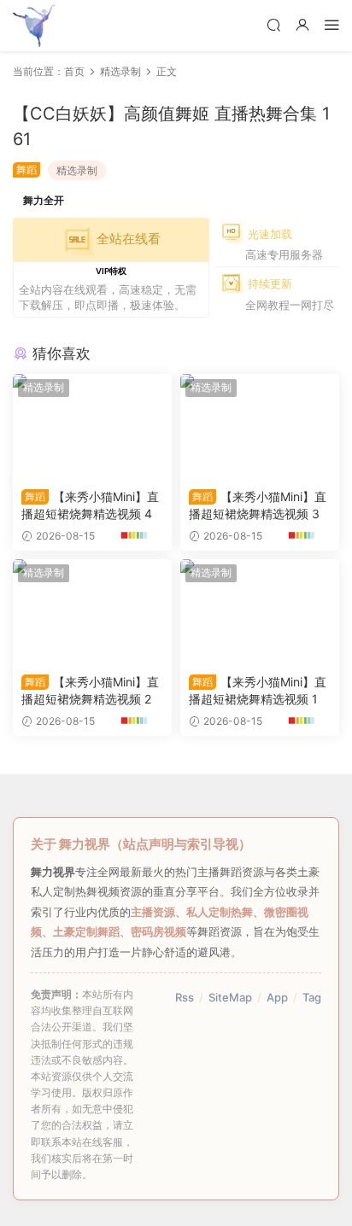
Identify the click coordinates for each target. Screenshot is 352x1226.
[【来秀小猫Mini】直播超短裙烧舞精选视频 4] (92, 427)
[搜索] (273, 24)
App (277, 997)
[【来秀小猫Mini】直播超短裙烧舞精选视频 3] (259, 427)
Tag (311, 997)
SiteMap (230, 997)
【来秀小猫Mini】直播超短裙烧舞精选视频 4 (90, 505)
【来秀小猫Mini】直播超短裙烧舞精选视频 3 (257, 505)
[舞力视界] (34, 25)
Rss (184, 997)
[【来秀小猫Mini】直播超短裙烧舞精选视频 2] (92, 612)
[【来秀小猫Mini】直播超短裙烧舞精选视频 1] (259, 612)
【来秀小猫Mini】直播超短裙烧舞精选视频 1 (257, 690)
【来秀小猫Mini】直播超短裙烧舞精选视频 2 (90, 690)
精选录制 (76, 170)
